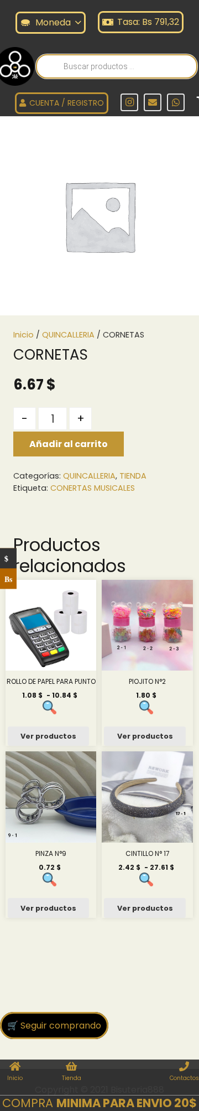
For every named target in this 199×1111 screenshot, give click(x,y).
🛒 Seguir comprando (54, 1025)
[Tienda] (71, 1067)
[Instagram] (129, 102)
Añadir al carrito (68, 444)
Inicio (23, 334)
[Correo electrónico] (152, 102)
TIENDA (132, 475)
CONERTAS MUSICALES (92, 488)
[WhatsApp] (176, 102)
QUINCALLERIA (68, 334)
